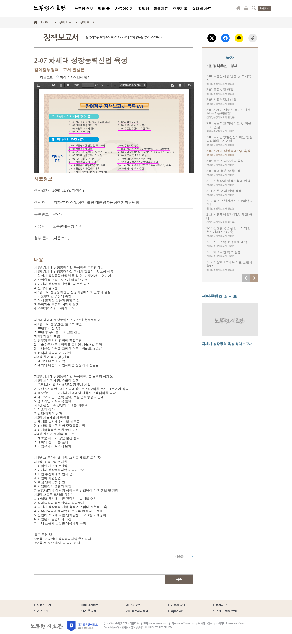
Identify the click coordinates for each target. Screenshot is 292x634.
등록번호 (41, 214)
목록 (179, 579)
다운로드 (37, 76)
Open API (177, 611)
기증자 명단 (178, 605)
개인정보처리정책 (137, 611)
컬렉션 (143, 8)
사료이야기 (124, 8)
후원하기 (264, 8)
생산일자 (41, 190)
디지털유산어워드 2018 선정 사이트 (82, 626)
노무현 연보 (84, 8)
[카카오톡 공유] (239, 38)
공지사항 (221, 605)
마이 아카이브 (90, 605)
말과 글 (104, 8)
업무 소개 (42, 611)
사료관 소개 (44, 605)
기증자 (39, 226)
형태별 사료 (201, 8)
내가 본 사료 (88, 611)
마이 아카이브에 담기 (57, 76)
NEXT (254, 278)
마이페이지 (238, 8)
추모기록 (180, 8)
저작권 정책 (133, 605)
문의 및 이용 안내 (226, 611)
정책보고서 (88, 21)
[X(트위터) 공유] (211, 38)
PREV (246, 278)
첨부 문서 (42, 238)
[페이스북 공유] (225, 38)
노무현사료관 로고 (50, 8)
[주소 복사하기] (252, 38)
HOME (46, 21)
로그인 (246, 8)
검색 (254, 8)
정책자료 (161, 8)
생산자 (39, 202)
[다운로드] (60, 238)
